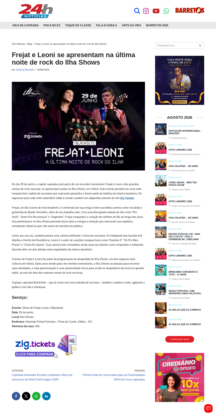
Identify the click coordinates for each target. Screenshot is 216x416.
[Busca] (137, 11)
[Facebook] (16, 396)
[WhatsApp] (36, 396)
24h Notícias (18, 43)
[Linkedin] (46, 396)
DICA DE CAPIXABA (25, 25)
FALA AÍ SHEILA (106, 25)
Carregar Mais (179, 339)
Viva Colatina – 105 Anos (183, 166)
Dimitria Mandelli (25, 69)
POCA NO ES (52, 25)
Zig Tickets (127, 198)
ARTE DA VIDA (131, 25)
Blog (29, 43)
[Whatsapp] (166, 11)
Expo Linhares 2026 (180, 150)
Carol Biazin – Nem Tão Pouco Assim (183, 184)
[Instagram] (146, 11)
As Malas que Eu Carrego (185, 310)
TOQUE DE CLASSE (78, 25)
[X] (26, 396)
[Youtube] (156, 11)
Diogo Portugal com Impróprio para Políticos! (185, 292)
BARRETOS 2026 (157, 25)
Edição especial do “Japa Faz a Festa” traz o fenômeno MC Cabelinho (184, 237)
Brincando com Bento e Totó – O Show (183, 273)
